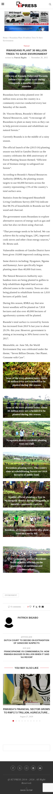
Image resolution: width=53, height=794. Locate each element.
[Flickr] (33, 768)
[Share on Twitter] (36, 607)
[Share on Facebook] (33, 607)
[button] (5, 697)
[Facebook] (13, 768)
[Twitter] (19, 768)
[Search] (50, 4)
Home (5, 38)
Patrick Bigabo (20, 58)
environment (11, 595)
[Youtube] (40, 768)
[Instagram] (26, 768)
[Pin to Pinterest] (39, 607)
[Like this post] (30, 607)
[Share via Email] (43, 607)
